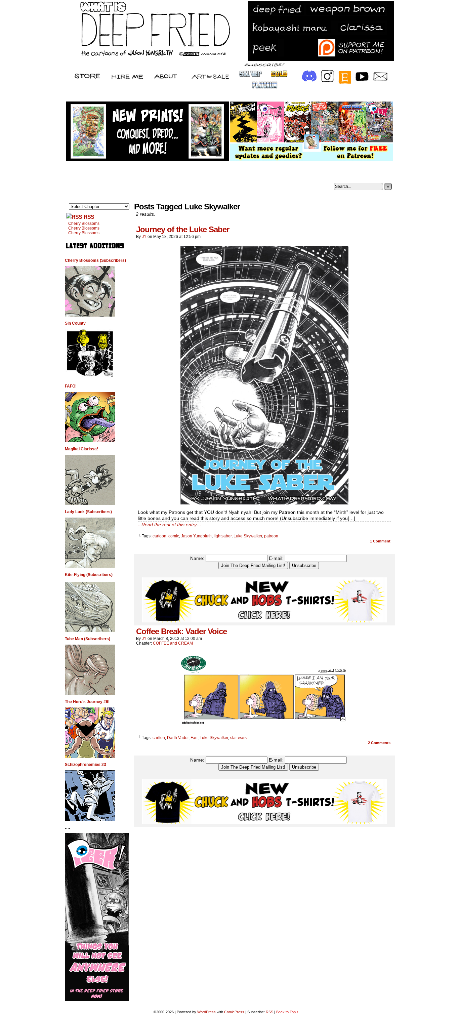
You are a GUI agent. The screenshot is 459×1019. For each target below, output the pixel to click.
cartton (159, 737)
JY (144, 236)
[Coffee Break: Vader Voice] (264, 726)
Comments (379, 743)
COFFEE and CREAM (173, 643)
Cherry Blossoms (83, 223)
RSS (89, 217)
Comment (380, 541)
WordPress (206, 1012)
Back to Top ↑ (287, 1012)
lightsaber (223, 536)
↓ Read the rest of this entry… (169, 524)
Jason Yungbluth (196, 536)
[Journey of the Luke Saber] (264, 502)
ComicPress (234, 1012)
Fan (194, 737)
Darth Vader (178, 737)
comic (173, 536)
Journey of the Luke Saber (182, 229)
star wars (238, 737)
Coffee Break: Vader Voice (181, 631)
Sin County (75, 323)
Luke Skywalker (248, 536)
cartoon (159, 536)
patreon (271, 536)
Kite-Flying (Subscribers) (89, 574)
